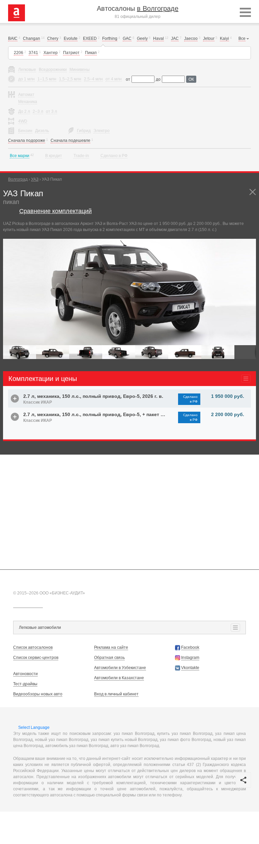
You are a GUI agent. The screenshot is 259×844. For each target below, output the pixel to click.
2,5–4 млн (93, 79)
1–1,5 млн (46, 79)
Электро (101, 130)
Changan (31, 38)
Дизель (42, 130)
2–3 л (38, 111)
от (128, 79)
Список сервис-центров (35, 657)
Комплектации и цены (42, 378)
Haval (158, 38)
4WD (22, 121)
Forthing (109, 38)
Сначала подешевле (70, 140)
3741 (33, 52)
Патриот (71, 52)
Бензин (25, 130)
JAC (175, 38)
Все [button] (242, 38)
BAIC (13, 38)
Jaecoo (191, 38)
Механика (27, 101)
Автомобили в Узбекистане (120, 667)
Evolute (71, 38)
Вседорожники (53, 69)
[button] (249, 244)
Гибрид (84, 130)
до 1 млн (26, 79)
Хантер (51, 52)
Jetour (208, 38)
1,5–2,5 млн (70, 79)
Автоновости (25, 673)
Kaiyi (224, 38)
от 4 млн (114, 79)
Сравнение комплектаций (55, 211)
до (158, 79)
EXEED (90, 38)
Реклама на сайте (111, 647)
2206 (18, 52)
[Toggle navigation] (245, 13)
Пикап (91, 52)
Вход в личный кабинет (116, 694)
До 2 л (24, 111)
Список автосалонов (33, 647)
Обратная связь (109, 657)
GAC (127, 38)
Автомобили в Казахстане (119, 677)
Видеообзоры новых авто (37, 694)
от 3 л (51, 111)
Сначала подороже (26, 140)
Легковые (27, 69)
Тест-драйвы (25, 684)
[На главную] (16, 12)
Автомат (26, 94)
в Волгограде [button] (157, 8)
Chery (52, 38)
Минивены (79, 69)
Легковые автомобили (40, 627)
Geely (142, 38)
